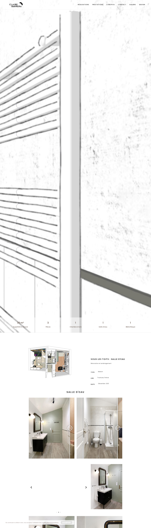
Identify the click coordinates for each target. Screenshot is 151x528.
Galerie (132, 5)
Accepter (66, 522)
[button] (31, 487)
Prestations (97, 5)
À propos (111, 5)
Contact (122, 5)
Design (142, 5)
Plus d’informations (52, 522)
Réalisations (83, 5)
